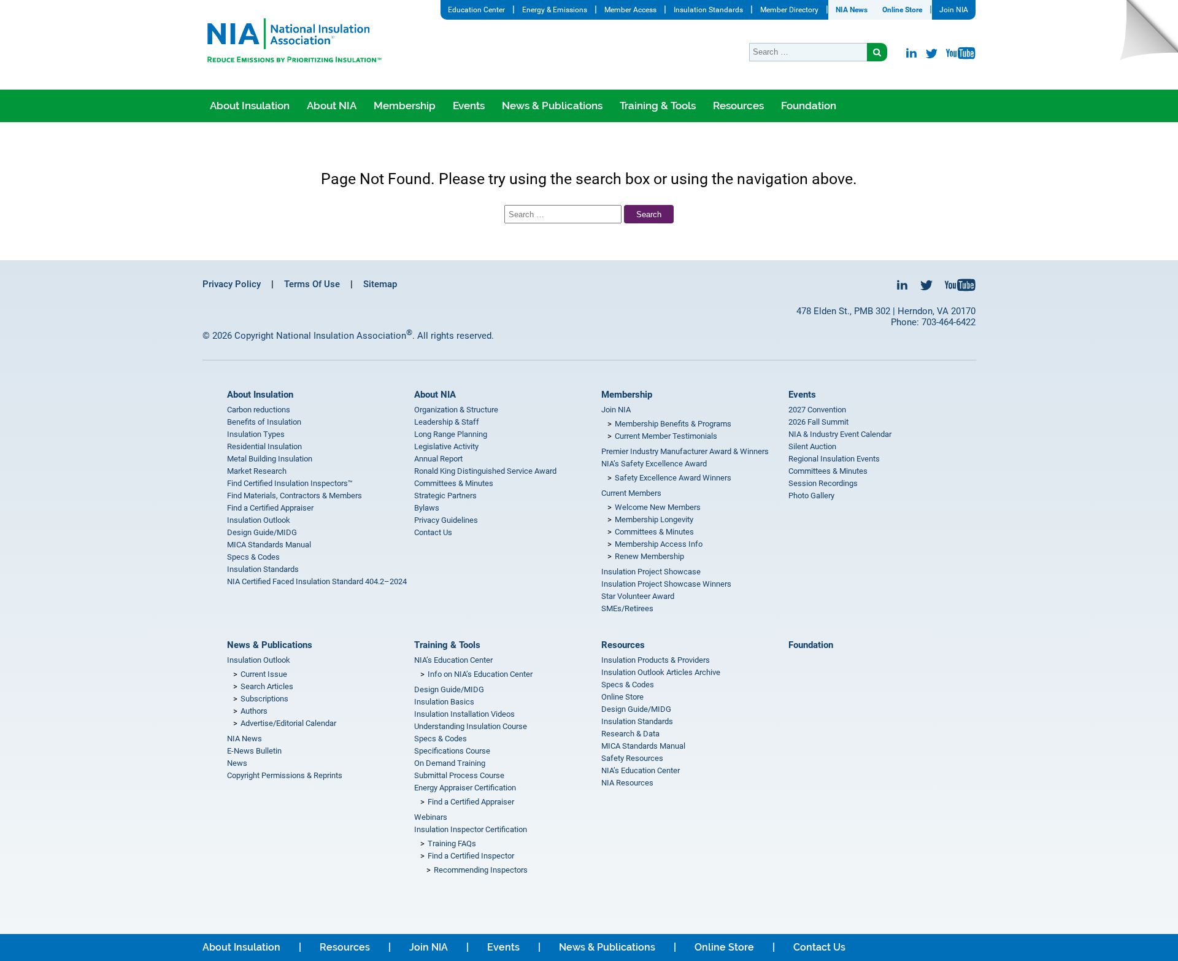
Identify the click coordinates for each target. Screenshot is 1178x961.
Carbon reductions (258, 409)
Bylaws (426, 507)
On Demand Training (449, 763)
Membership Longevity (654, 519)
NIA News (852, 10)
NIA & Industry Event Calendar (839, 434)
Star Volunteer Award (637, 596)
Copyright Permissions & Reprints (284, 775)
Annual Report (438, 458)
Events (469, 105)
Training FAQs (452, 843)
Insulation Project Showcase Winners (666, 584)
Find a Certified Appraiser (270, 507)
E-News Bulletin (254, 750)
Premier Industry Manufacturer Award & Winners (685, 451)
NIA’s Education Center (453, 660)
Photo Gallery (811, 495)
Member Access (630, 10)
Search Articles (267, 686)
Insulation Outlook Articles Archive (660, 672)
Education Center (476, 10)
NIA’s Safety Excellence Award (654, 463)
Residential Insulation (264, 446)
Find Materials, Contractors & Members (294, 495)
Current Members (631, 493)
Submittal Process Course (459, 775)
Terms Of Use (312, 284)
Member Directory (789, 10)
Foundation (808, 105)
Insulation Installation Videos (464, 714)
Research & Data (630, 733)
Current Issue (264, 674)
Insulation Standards (708, 10)
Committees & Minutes (453, 483)
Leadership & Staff (446, 421)
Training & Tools (658, 105)
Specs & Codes (253, 557)
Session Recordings (823, 483)
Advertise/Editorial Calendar (288, 723)
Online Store (902, 10)
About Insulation (250, 105)
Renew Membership (649, 556)
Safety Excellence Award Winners (673, 477)
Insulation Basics (444, 701)
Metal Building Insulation (269, 458)
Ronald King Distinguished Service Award (485, 471)
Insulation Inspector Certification (470, 829)
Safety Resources (632, 758)
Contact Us (433, 532)
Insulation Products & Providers (655, 660)
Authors (254, 711)
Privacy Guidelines (446, 520)
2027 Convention (817, 409)
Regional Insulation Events (834, 458)
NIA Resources (627, 782)
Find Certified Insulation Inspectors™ (290, 483)
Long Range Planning (450, 434)
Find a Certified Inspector (471, 855)
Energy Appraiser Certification (465, 787)
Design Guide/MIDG (262, 532)
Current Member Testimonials (666, 436)
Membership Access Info (659, 544)
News (237, 763)
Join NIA (953, 10)
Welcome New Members (658, 507)
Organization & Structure (456, 409)
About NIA (331, 105)
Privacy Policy (231, 284)
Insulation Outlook (258, 520)
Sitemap (380, 284)
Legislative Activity (446, 446)
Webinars (430, 817)
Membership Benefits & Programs (673, 423)
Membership (405, 105)
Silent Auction (812, 446)
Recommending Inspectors (481, 869)
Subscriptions (264, 698)
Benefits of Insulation (264, 421)
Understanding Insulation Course (470, 726)
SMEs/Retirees (627, 608)
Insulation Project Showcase (651, 571)
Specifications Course (452, 750)
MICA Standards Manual (269, 544)
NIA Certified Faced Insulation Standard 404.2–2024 (317, 581)
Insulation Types (256, 434)
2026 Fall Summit (818, 421)
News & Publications (552, 105)
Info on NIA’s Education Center (480, 674)
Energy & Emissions (554, 10)
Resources (738, 105)
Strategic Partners (445, 495)
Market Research (257, 471)
